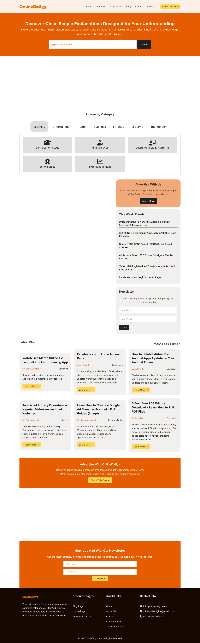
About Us (101, 6)
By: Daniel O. (137, 418)
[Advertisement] (100, 84)
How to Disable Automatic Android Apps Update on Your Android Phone (153, 358)
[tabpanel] (100, 154)
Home (89, 6)
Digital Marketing (115, 420)
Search (144, 44)
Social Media (117, 365)
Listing (138, 6)
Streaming (63, 369)
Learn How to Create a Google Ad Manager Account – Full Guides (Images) (98, 409)
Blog (128, 6)
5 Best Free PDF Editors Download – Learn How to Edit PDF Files (153, 407)
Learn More (30, 386)
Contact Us (116, 6)
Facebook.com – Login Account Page (140, 277)
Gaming (64, 420)
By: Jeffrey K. (83, 365)
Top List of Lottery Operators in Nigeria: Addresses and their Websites (44, 409)
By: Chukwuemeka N (31, 369)
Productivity (172, 418)
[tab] (39, 126)
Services (151, 6)
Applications (172, 369)
